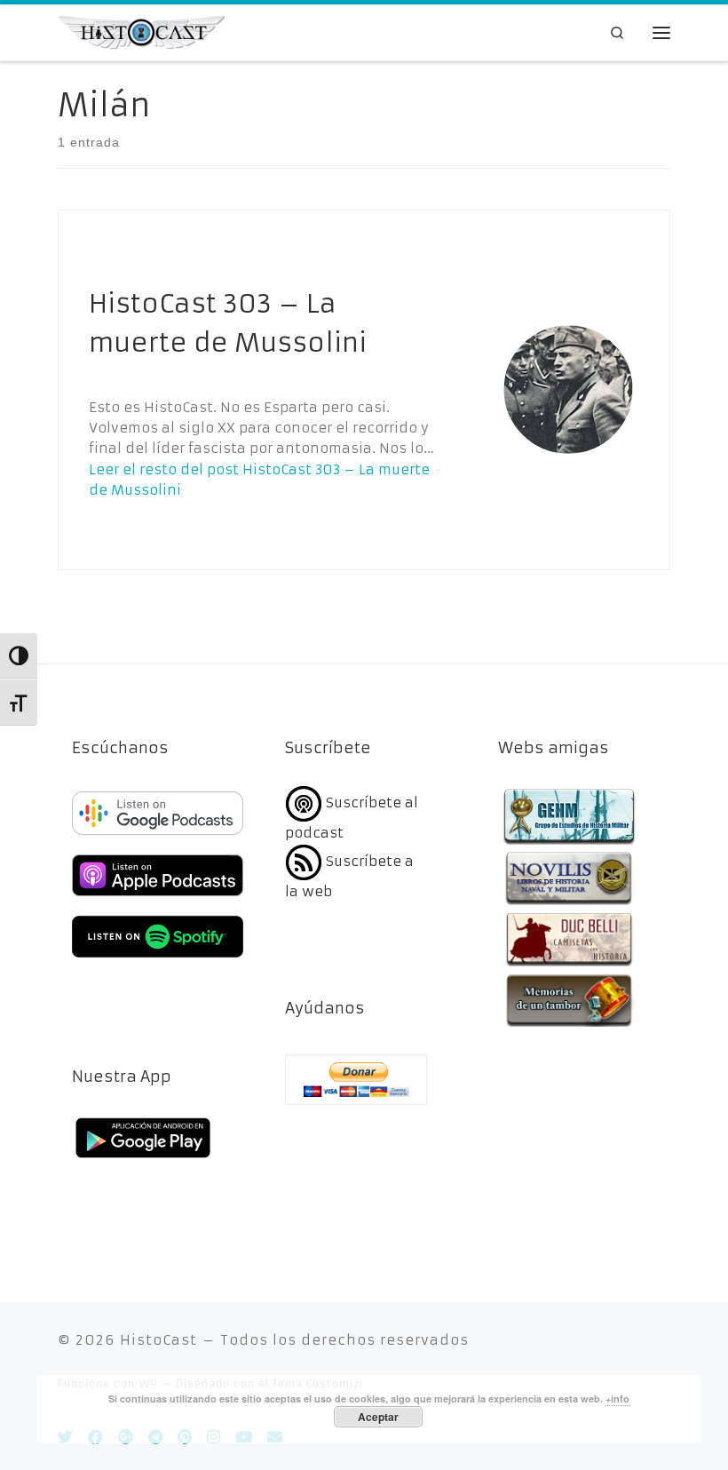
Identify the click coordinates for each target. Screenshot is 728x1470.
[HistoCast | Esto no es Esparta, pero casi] (141, 32)
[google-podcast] (157, 836)
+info (617, 1398)
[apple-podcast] (157, 898)
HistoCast (158, 1339)
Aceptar (378, 1417)
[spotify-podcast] (157, 959)
